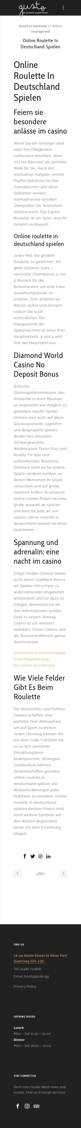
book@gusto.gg (36, 976)
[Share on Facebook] (25, 856)
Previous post (18, 874)
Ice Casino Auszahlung (34, 665)
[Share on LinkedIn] (48, 856)
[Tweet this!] (33, 856)
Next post (63, 874)
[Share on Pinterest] (40, 856)
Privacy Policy (25, 986)
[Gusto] (33, 9)
